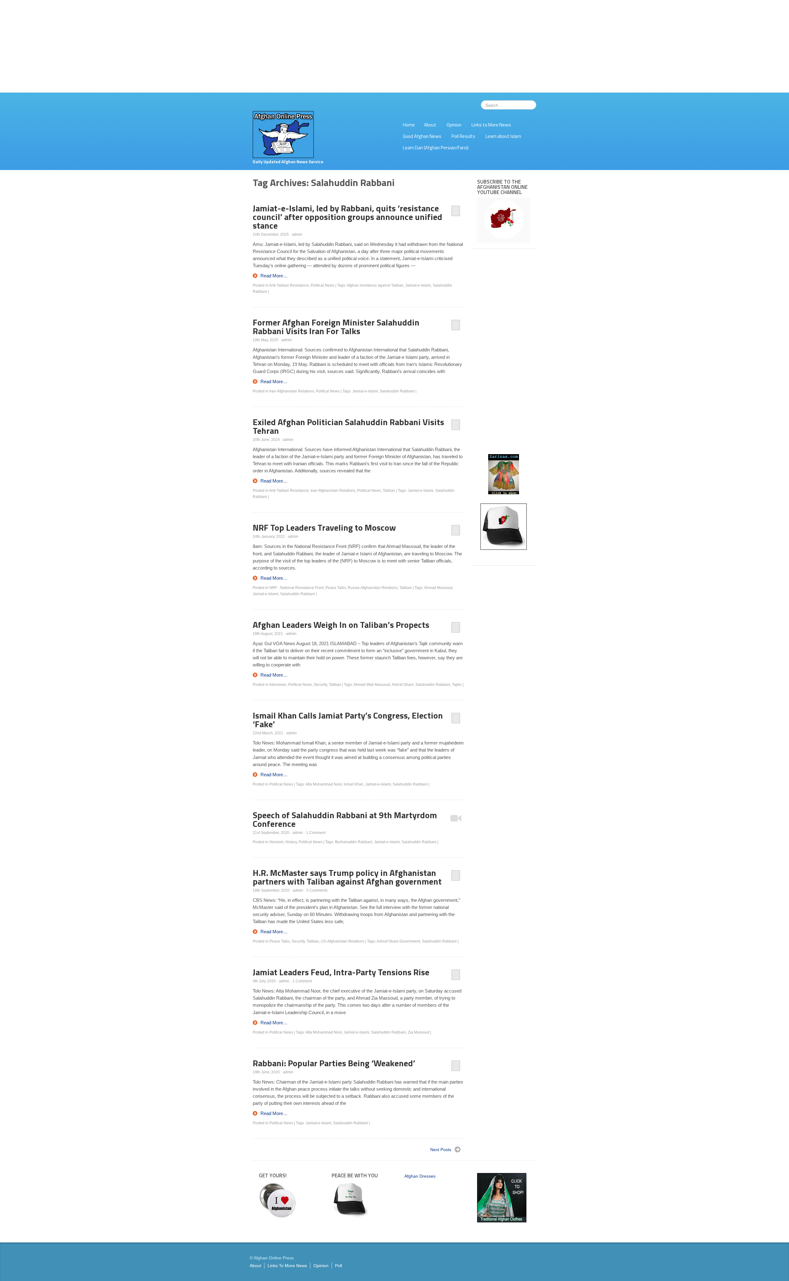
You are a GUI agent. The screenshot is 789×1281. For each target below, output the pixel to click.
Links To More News (287, 1265)
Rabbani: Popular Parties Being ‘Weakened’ (334, 1063)
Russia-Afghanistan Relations (373, 588)
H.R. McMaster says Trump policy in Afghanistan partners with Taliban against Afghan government (347, 877)
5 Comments (317, 890)
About (430, 124)
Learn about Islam (503, 136)
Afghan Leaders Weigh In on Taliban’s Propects (341, 624)
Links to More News (491, 124)
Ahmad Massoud (438, 588)
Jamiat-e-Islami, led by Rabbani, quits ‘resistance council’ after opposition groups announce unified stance (347, 216)
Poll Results (463, 136)
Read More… (274, 275)
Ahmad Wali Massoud (372, 684)
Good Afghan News (422, 136)
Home (409, 124)
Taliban (389, 490)
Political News (322, 285)
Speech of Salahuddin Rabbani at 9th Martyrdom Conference (345, 819)
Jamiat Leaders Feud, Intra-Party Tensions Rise (341, 972)
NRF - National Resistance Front (296, 588)
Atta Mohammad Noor (323, 784)
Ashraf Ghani (403, 684)
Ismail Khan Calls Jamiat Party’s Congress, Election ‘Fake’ (348, 720)
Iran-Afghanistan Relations (291, 391)
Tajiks (457, 684)
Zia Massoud (418, 1032)
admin (297, 234)
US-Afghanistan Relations (342, 941)
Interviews (277, 684)
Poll (338, 1265)
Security (320, 684)
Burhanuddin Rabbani (353, 842)
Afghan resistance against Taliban (375, 285)
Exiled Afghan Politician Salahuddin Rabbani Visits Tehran (348, 426)
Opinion (454, 124)
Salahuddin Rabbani (397, 391)
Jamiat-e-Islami (418, 285)
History (291, 842)
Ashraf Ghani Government (398, 941)
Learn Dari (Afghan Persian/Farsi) (435, 147)
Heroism (276, 842)
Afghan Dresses (419, 1176)
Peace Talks (335, 588)
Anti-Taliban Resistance (289, 285)
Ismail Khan (353, 784)
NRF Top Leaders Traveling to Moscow (324, 527)
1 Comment (315, 833)
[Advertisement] (394, 46)
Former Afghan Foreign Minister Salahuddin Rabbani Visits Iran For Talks (336, 327)
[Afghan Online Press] (283, 134)
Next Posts (440, 1149)
